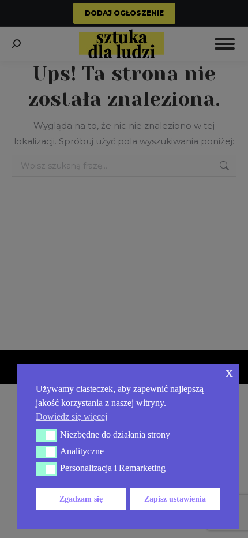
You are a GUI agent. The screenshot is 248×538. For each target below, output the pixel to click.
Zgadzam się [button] (81, 498)
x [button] (229, 372)
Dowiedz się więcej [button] (71, 416)
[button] (46, 435)
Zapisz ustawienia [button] (175, 498)
